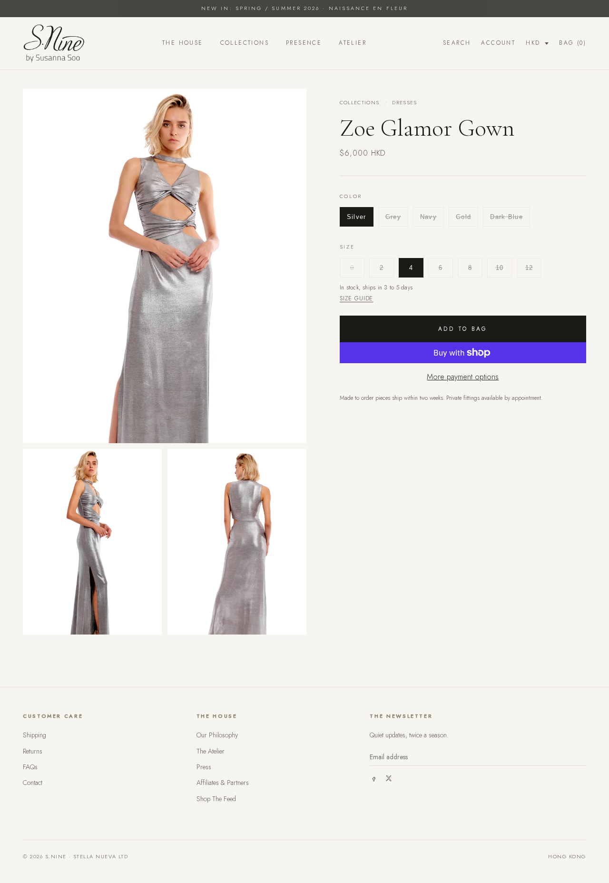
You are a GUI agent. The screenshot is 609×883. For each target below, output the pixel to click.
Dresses (404, 102)
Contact (32, 782)
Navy (428, 216)
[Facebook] (373, 778)
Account (498, 43)
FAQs (30, 767)
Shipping (34, 735)
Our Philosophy (217, 735)
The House (182, 43)
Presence (304, 43)
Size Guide (356, 298)
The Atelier (210, 751)
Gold (463, 216)
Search (457, 43)
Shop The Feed (216, 799)
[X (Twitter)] (389, 778)
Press (203, 767)
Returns (32, 751)
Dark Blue (506, 216)
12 (529, 267)
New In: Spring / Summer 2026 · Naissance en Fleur (304, 8)
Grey (393, 216)
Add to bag (463, 329)
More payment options (463, 376)
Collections (244, 43)
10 (500, 267)
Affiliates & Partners (222, 782)
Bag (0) (572, 43)
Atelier (352, 43)
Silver (356, 216)
